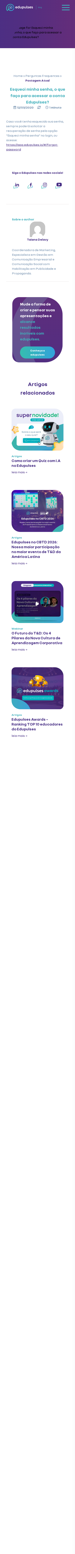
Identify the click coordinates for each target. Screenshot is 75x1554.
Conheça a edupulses (37, 352)
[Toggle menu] (66, 7)
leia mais (19, 472)
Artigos (17, 456)
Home (18, 75)
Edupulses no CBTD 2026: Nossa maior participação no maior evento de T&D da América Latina (36, 549)
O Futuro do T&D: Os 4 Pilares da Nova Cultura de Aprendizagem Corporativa (37, 638)
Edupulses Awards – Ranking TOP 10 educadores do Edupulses (37, 724)
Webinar (17, 628)
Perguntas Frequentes (42, 75)
